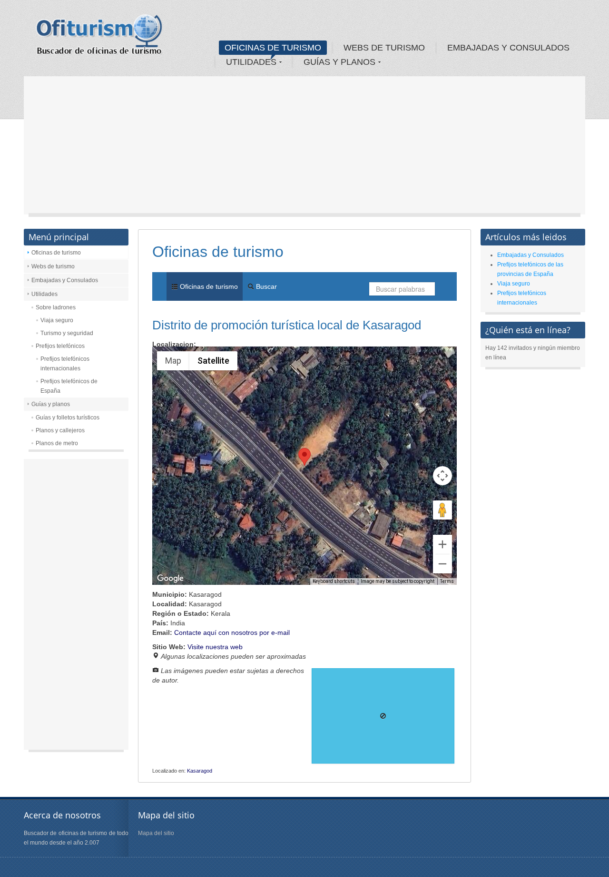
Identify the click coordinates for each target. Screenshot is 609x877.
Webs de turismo (53, 266)
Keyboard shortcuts (334, 581)
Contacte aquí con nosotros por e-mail (232, 632)
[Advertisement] (304, 147)
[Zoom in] (442, 544)
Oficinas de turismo (56, 252)
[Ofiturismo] (99, 37)
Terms (447, 581)
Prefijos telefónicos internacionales (64, 364)
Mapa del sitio (156, 833)
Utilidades (44, 294)
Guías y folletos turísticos (67, 417)
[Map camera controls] (442, 475)
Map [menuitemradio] (173, 361)
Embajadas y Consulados (64, 280)
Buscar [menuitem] (265, 286)
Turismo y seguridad (66, 333)
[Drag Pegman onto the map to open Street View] (442, 510)
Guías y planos (50, 404)
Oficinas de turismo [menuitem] (208, 286)
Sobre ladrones (56, 307)
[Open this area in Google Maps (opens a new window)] (170, 578)
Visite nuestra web (215, 647)
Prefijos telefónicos (60, 346)
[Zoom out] (442, 563)
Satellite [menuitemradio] (213, 361)
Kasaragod (199, 771)
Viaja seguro (56, 320)
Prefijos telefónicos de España (69, 386)
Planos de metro (57, 443)
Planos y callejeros (60, 430)
